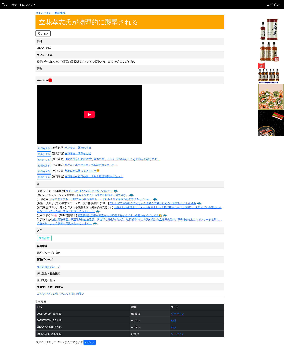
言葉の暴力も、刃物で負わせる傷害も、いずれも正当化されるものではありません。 (102, 199)
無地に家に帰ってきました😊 (82, 170)
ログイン (272, 4)
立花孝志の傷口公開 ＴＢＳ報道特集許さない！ (94, 176)
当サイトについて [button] (22, 4)
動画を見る (44, 148)
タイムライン (43, 13)
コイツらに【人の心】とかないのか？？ (89, 191)
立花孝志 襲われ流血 (78, 147)
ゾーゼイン (177, 313)
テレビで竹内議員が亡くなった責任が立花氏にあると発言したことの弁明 (152, 203)
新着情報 (60, 13)
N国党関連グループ (48, 267)
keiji (173, 320)
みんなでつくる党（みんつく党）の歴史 (60, 293)
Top (5, 4)
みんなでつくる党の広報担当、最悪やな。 (104, 195)
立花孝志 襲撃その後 (78, 153)
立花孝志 (44, 238)
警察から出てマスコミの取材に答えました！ (91, 165)
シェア (44, 33)
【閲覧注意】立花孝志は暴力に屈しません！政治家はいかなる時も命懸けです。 (112, 159)
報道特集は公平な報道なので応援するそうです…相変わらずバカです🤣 (120, 215)
